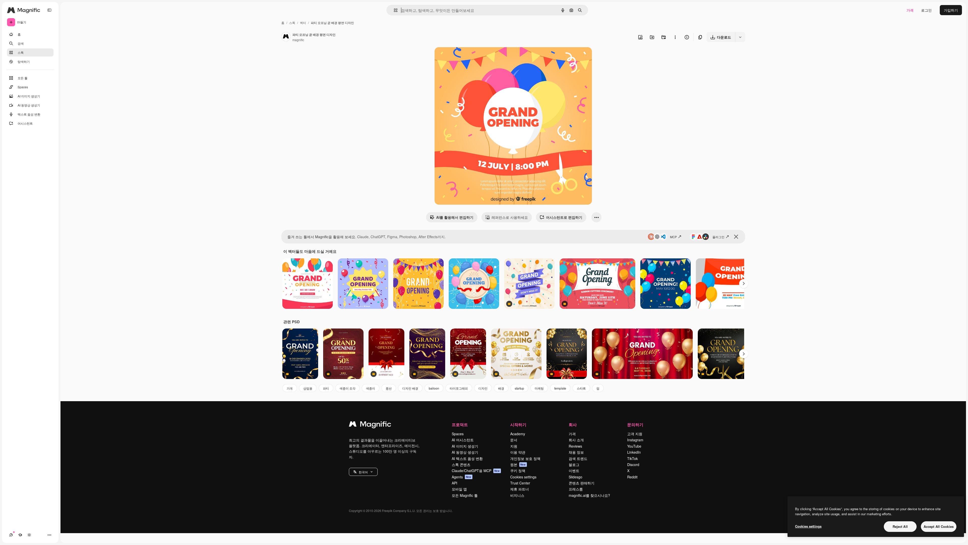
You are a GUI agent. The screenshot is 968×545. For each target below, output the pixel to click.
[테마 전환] (29, 535)
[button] (363, 472)
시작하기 (518, 424)
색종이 (370, 388)
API (454, 482)
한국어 (363, 472)
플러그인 (718, 237)
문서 (513, 439)
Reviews (575, 446)
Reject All (900, 526)
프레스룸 (576, 489)
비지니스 (517, 495)
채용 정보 (576, 452)
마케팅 (539, 388)
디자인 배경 (410, 388)
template (560, 388)
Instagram (635, 439)
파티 (326, 388)
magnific (298, 40)
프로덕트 (460, 424)
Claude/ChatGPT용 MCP (476, 470)
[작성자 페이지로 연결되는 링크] (285, 37)
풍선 (389, 388)
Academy (517, 433)
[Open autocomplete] (394, 10)
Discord (633, 464)
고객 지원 (634, 433)
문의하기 (635, 424)
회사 (573, 424)
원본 (518, 464)
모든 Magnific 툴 (465, 495)
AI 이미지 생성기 (465, 446)
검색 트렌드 (578, 458)
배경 (501, 388)
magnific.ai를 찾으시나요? (589, 495)
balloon (434, 388)
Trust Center (520, 482)
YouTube (634, 446)
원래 (463, 57)
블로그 (574, 464)
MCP (673, 237)
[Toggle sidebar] (49, 10)
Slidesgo (575, 476)
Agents (461, 476)
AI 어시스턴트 (463, 439)
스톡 (292, 22)
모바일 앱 (459, 489)
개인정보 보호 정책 (525, 458)
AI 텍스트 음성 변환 (467, 458)
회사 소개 (576, 439)
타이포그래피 (459, 388)
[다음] (743, 283)
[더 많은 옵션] (675, 37)
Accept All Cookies (939, 526)
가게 (290, 388)
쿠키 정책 (517, 470)
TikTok (632, 458)
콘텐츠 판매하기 (581, 482)
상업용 (307, 388)
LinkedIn (634, 452)
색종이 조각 (347, 388)
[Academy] (20, 535)
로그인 (926, 10)
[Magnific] (370, 425)
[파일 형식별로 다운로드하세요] (740, 37)
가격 (910, 10)
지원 (513, 446)
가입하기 (951, 10)
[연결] (11, 535)
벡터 (303, 22)
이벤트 (574, 470)
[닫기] (736, 237)
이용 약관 (517, 452)
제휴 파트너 (519, 489)
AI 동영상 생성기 (465, 452)
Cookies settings (523, 476)
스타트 (581, 388)
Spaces (458, 433)
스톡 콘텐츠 (461, 464)
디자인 (483, 388)
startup (519, 388)
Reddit (632, 476)
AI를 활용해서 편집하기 (454, 217)
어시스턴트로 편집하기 (564, 217)
